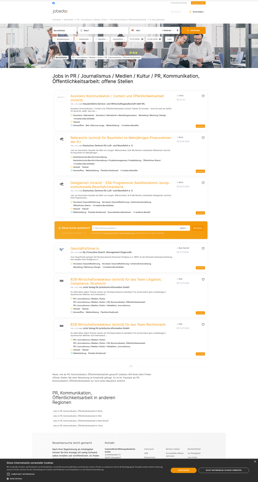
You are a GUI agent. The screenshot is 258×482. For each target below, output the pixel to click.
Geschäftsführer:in (85, 249)
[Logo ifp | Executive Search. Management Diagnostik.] (61, 250)
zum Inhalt (192, 458)
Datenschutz (149, 458)
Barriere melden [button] (173, 449)
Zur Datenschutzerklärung (93, 469)
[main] (129, 225)
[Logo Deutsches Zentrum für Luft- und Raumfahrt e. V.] (61, 139)
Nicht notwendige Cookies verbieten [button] (224, 470)
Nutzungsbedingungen (127, 233)
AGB (146, 453)
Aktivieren (197, 228)
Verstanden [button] (183, 470)
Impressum (149, 449)
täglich (182, 228)
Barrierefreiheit (194, 449)
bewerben (200, 126)
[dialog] (129, 470)
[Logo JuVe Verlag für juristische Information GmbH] (61, 281)
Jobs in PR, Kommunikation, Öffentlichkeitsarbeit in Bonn (78, 411)
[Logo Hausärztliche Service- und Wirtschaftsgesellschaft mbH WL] (61, 97)
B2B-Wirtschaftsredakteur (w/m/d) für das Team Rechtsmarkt (118, 325)
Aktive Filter (58, 53)
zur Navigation (194, 453)
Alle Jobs (74, 104)
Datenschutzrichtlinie (111, 233)
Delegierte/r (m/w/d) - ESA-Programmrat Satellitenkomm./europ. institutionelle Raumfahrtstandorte (120, 185)
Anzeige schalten (198, 3)
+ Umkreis (166, 30)
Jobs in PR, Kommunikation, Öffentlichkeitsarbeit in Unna (78, 426)
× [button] (255, 462)
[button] (177, 30)
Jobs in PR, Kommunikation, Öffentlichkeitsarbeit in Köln (77, 416)
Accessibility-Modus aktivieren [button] (175, 455)
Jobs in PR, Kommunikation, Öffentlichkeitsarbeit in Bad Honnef (80, 421)
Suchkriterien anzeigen (72, 233)
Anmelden (198, 11)
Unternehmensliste (179, 3)
